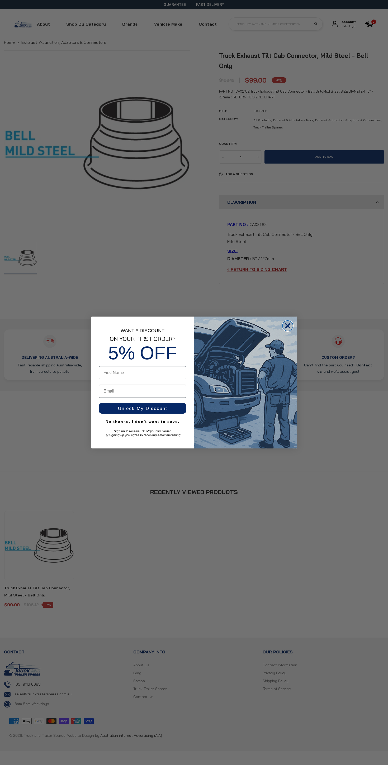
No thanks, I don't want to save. (142, 421)
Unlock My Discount (142, 408)
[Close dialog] (287, 326)
